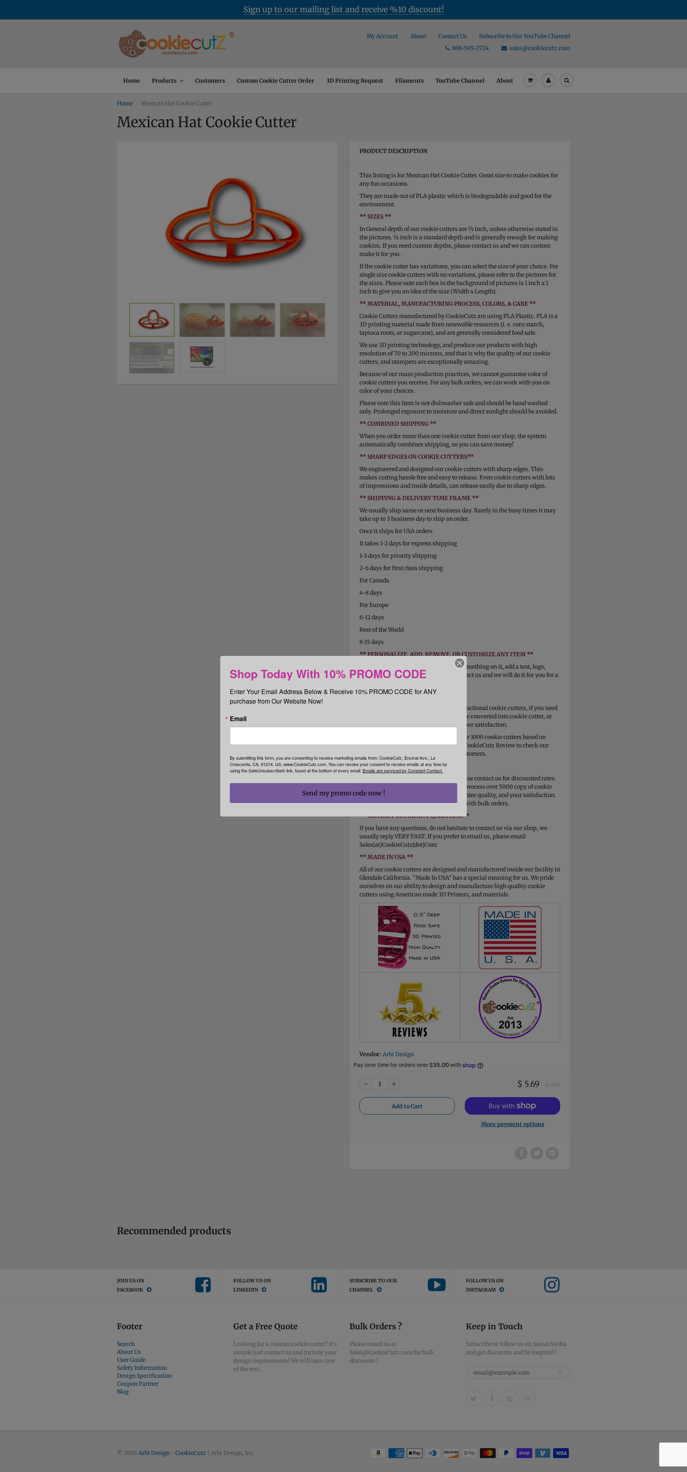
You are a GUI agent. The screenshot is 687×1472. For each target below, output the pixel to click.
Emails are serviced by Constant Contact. (403, 770)
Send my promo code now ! (343, 793)
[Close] (459, 663)
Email (238, 719)
